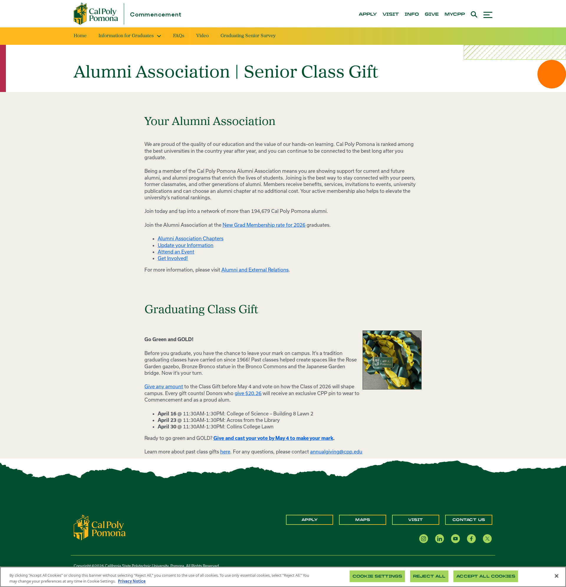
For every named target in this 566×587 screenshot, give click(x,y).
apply (368, 14)
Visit (415, 520)
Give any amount (163, 386)
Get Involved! (173, 258)
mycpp (455, 14)
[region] (283, 577)
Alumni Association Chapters (190, 238)
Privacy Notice (132, 580)
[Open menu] (487, 14)
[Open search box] (474, 13)
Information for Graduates (126, 36)
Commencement (156, 15)
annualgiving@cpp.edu (336, 451)
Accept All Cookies (485, 576)
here (225, 451)
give (432, 14)
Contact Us (469, 520)
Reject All (429, 576)
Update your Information (185, 245)
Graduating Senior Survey (248, 36)
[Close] (556, 576)
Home (80, 36)
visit (391, 14)
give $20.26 (248, 393)
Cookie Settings (377, 576)
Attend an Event (176, 251)
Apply (310, 520)
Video (202, 36)
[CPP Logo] (100, 527)
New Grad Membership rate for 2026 (264, 225)
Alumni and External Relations (255, 269)
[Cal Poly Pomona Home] (96, 14)
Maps (362, 520)
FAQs (179, 36)
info (412, 14)
